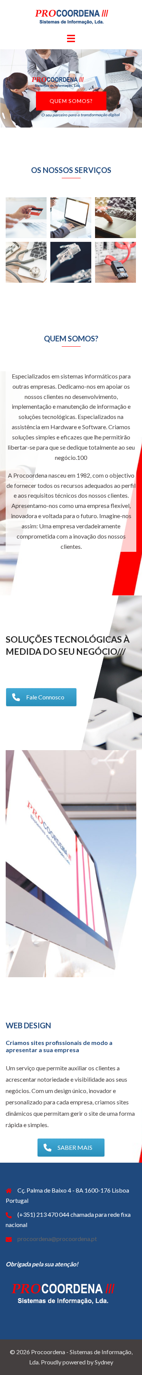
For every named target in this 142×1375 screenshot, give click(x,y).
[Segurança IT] (26, 217)
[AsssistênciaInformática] (26, 262)
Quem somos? (71, 101)
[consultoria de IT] (70, 217)
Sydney (104, 1362)
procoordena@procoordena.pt (57, 1238)
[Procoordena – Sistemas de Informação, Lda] (71, 15)
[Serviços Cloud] (115, 217)
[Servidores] (70, 262)
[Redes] (115, 262)
